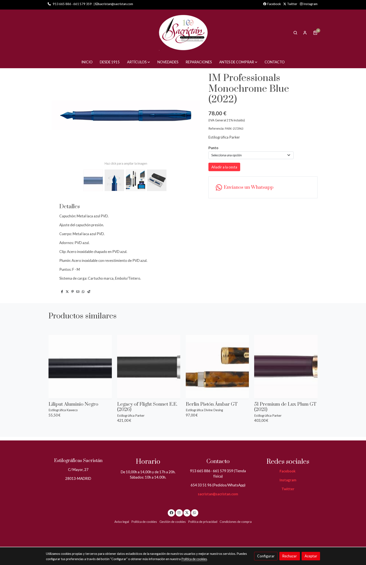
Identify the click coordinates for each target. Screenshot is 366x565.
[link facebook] (171, 512)
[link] (183, 32)
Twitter (291, 4)
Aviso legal (121, 521)
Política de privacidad (202, 521)
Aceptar (311, 556)
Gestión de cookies (172, 521)
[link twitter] (187, 512)
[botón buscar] (295, 33)
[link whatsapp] (194, 512)
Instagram (310, 4)
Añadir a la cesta (224, 167)
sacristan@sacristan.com (218, 494)
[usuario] (305, 33)
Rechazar (289, 556)
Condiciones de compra (236, 521)
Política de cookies (144, 521)
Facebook (273, 4)
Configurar (266, 556)
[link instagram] (179, 512)
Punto (213, 148)
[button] (138, 62)
